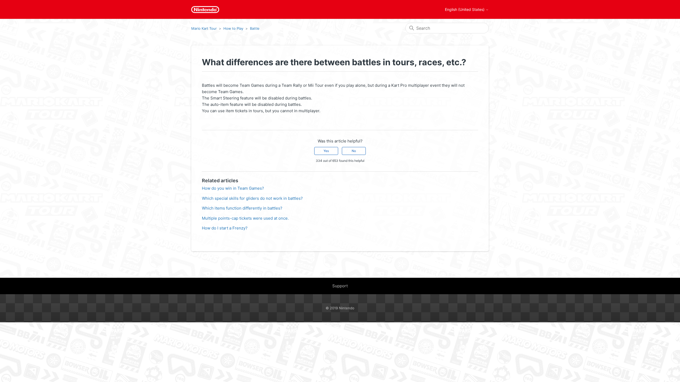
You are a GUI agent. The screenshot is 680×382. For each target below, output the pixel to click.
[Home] (205, 9)
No (354, 151)
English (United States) (465, 9)
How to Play (233, 28)
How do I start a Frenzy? (225, 228)
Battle (255, 28)
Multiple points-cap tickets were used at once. (245, 218)
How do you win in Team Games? (233, 188)
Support (340, 285)
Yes (326, 151)
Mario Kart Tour (204, 28)
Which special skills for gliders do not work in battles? (252, 198)
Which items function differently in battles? (242, 208)
